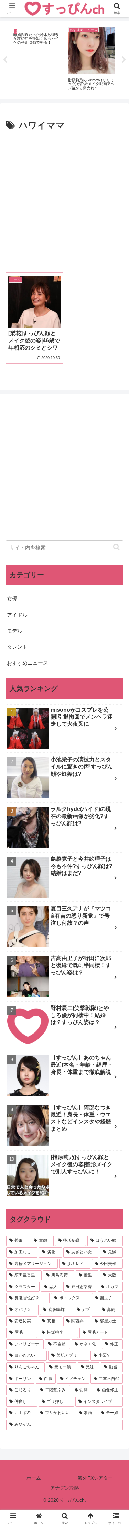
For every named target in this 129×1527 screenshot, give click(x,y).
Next (123, 59)
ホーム (33, 1478)
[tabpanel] (37, 59)
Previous (5, 59)
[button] (116, 547)
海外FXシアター (95, 1478)
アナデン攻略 (64, 1488)
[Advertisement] (64, 201)
